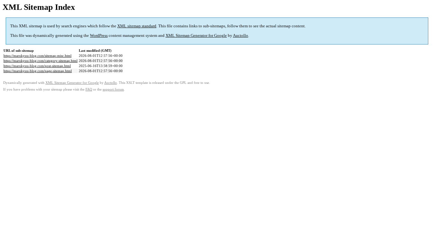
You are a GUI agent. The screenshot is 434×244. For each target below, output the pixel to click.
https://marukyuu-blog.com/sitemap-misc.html (37, 56)
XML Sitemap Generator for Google (196, 35)
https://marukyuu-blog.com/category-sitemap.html (40, 61)
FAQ (88, 89)
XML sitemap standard (136, 26)
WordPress (99, 35)
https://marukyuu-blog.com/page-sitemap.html (37, 71)
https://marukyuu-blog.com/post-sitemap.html (37, 66)
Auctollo (240, 35)
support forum (113, 89)
